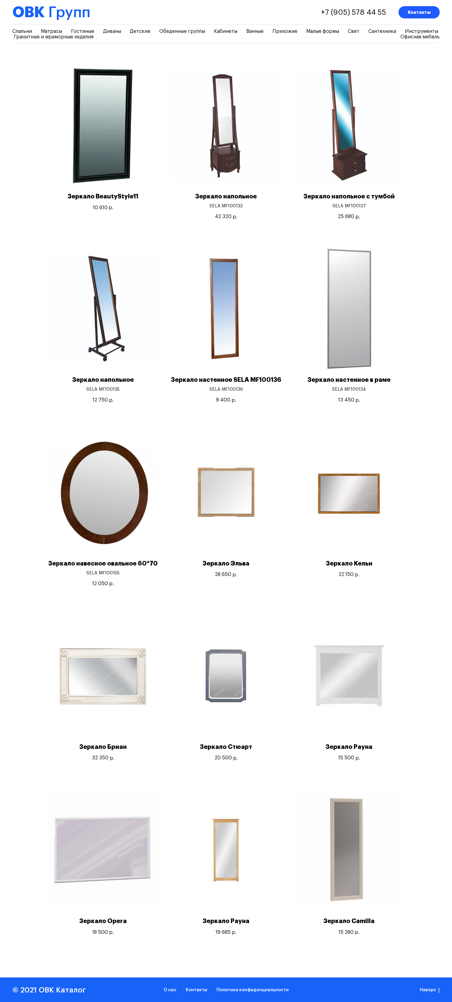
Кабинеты (225, 31)
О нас (170, 990)
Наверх (428, 990)
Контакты (419, 12)
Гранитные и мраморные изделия (53, 36)
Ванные (255, 31)
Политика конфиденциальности (252, 990)
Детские (140, 31)
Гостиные (82, 31)
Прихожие (284, 31)
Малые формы (322, 31)
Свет (353, 31)
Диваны (112, 31)
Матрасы (51, 31)
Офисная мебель (420, 36)
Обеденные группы (182, 31)
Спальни (22, 31)
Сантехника (382, 31)
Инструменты (421, 31)
